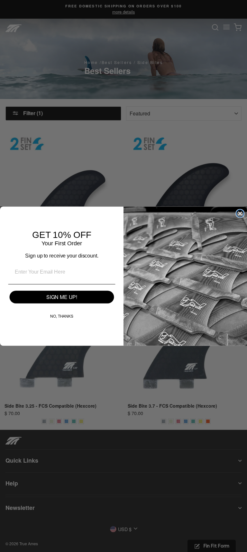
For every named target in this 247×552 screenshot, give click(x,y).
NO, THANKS (61, 316)
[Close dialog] (240, 213)
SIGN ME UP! (61, 297)
